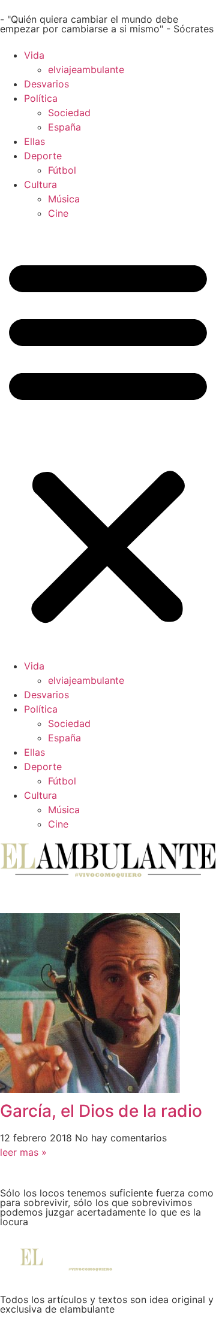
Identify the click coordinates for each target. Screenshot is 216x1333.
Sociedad (69, 113)
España (64, 127)
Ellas (34, 141)
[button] (108, 439)
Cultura (40, 184)
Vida (34, 55)
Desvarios (46, 84)
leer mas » (23, 1152)
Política (41, 98)
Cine (58, 213)
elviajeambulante (86, 69)
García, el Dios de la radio (101, 1111)
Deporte (43, 156)
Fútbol (62, 170)
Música (64, 199)
